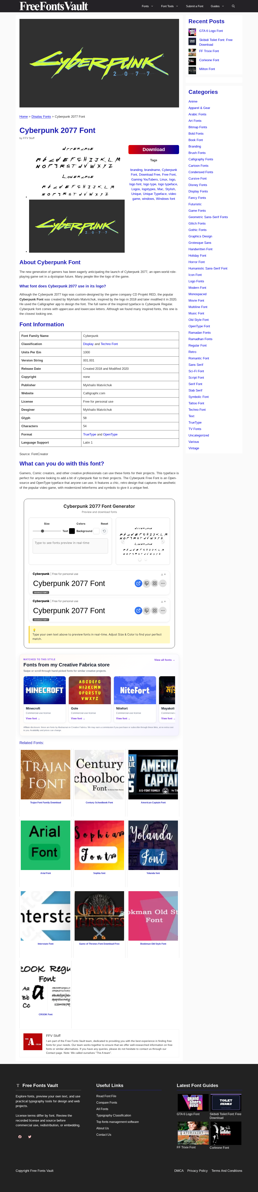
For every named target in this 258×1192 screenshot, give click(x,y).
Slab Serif (195, 390)
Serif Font (195, 384)
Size (46, 523)
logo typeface (167, 184)
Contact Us (103, 1134)
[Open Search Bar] (233, 6)
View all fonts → (164, 659)
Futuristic (195, 204)
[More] (163, 583)
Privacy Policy (197, 1171)
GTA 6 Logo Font (211, 31)
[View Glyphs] (154, 583)
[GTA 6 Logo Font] (192, 33)
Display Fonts (41, 116)
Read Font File (106, 1096)
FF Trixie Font (209, 51)
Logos (135, 189)
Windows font (165, 199)
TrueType (89, 434)
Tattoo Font (196, 403)
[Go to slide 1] (140, 559)
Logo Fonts (196, 281)
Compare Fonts (106, 1102)
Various (193, 442)
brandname (152, 170)
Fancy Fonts (197, 198)
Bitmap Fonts (197, 127)
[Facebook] (20, 1137)
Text (191, 416)
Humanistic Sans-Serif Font (207, 268)
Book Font (195, 140)
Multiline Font (197, 307)
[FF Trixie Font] (192, 53)
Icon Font (195, 275)
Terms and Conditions (227, 1171)
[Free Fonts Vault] (53, 6)
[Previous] (123, 541)
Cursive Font (197, 178)
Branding (194, 146)
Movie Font (196, 300)
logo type (149, 184)
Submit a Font (194, 6)
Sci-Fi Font (196, 371)
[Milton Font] (192, 71)
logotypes (148, 189)
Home (23, 116)
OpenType (110, 434)
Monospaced (197, 294)
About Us (102, 1128)
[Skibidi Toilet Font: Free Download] (192, 42)
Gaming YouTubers (144, 179)
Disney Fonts (197, 185)
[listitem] (44, 699)
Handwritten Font (200, 249)
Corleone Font (209, 60)
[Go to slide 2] (146, 559)
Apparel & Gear (199, 108)
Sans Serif (195, 365)
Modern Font (197, 288)
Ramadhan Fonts (200, 339)
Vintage (193, 448)
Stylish (170, 189)
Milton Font (207, 69)
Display (88, 344)
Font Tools (167, 6)
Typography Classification (113, 1115)
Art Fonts (195, 121)
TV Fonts (194, 429)
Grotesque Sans (199, 243)
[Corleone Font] (192, 62)
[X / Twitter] (29, 1137)
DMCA (179, 1171)
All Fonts (102, 1109)
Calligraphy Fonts (200, 159)
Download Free (149, 174)
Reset (104, 523)
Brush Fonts (197, 153)
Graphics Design (200, 236)
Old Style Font (198, 320)
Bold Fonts (196, 133)
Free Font (169, 174)
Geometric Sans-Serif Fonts (208, 217)
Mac (160, 189)
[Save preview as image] (146, 583)
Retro (192, 352)
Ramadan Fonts (199, 332)
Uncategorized (198, 435)
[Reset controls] (104, 531)
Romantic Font (198, 358)
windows (148, 199)
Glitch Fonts (197, 223)
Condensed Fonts (200, 172)
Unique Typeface (155, 194)
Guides (215, 6)
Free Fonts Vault (41, 1171)
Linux (163, 179)
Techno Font (109, 344)
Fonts (145, 6)
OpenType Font (199, 326)
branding (136, 170)
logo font (135, 184)
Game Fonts (197, 210)
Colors (80, 523)
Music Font (196, 313)
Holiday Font (197, 255)
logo (172, 179)
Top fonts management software (117, 1121)
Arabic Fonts (197, 114)
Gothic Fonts (197, 230)
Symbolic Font (198, 397)
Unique (136, 194)
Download (154, 149)
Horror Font (196, 262)
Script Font (196, 377)
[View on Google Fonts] (138, 583)
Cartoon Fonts (198, 166)
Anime (192, 101)
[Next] (163, 541)
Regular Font (197, 345)
